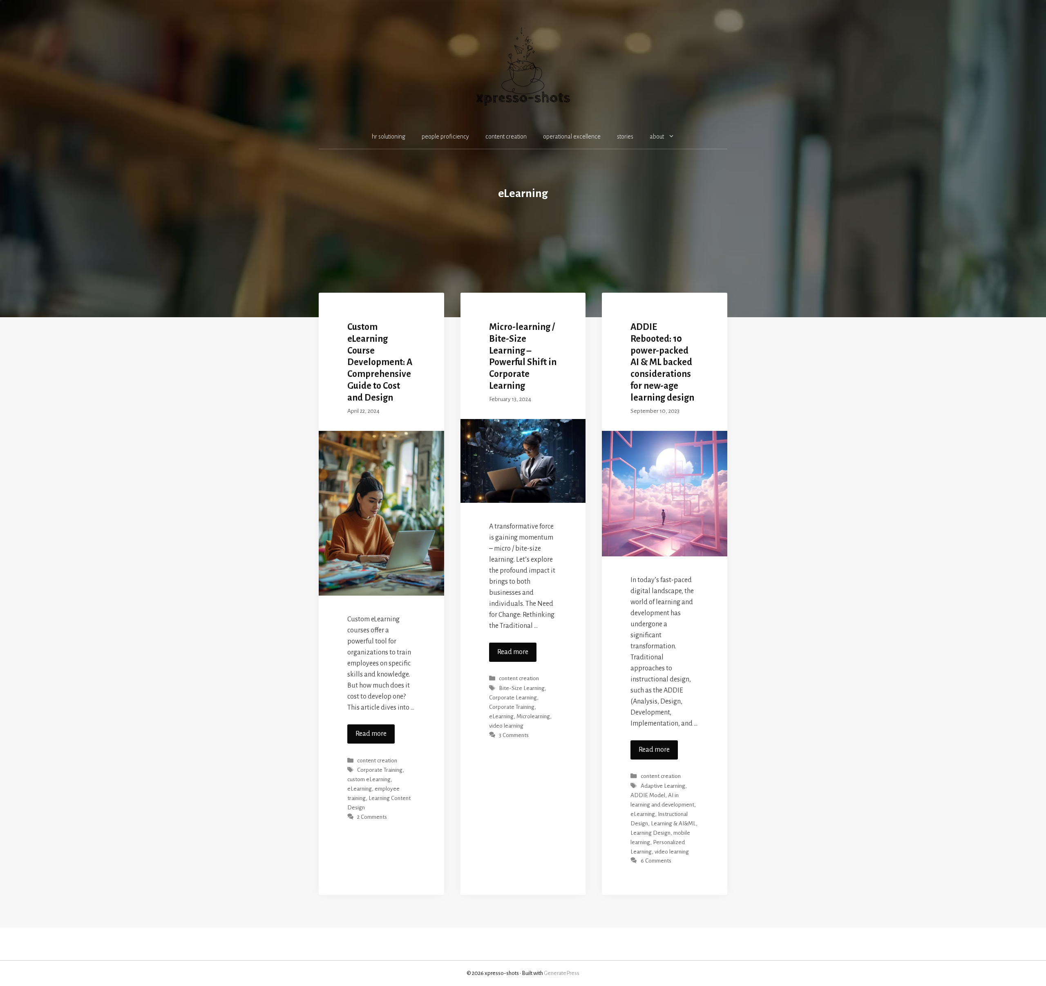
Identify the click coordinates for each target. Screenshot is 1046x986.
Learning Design (650, 833)
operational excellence (572, 136)
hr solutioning (388, 136)
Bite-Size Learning (522, 688)
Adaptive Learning (663, 786)
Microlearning (533, 716)
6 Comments (656, 861)
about (657, 136)
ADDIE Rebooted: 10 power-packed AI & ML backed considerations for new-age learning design (662, 362)
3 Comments (514, 735)
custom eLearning (369, 779)
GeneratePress (561, 973)
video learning (506, 726)
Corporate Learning (513, 698)
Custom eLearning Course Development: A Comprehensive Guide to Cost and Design (379, 362)
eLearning (359, 789)
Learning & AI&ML (673, 823)
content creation (506, 136)
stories (625, 136)
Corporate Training (379, 770)
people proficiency (445, 136)
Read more (371, 733)
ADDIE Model (647, 795)
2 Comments (372, 817)
